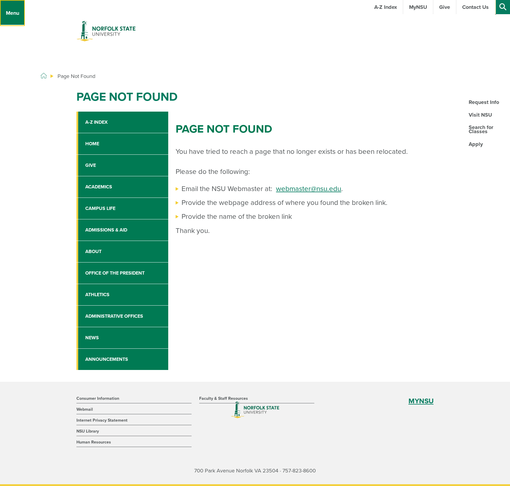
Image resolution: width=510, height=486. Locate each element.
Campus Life (100, 208)
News (92, 338)
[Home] (44, 76)
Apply (476, 144)
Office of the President (115, 273)
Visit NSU (480, 115)
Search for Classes (481, 129)
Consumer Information (97, 398)
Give (90, 165)
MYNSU (421, 401)
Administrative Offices (114, 316)
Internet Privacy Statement (102, 420)
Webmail (84, 409)
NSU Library (87, 431)
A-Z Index (96, 122)
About (93, 252)
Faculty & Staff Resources (223, 398)
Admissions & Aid (106, 230)
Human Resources (93, 442)
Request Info (484, 102)
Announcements (106, 359)
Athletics (97, 295)
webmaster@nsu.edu (308, 189)
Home (92, 144)
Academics (98, 187)
